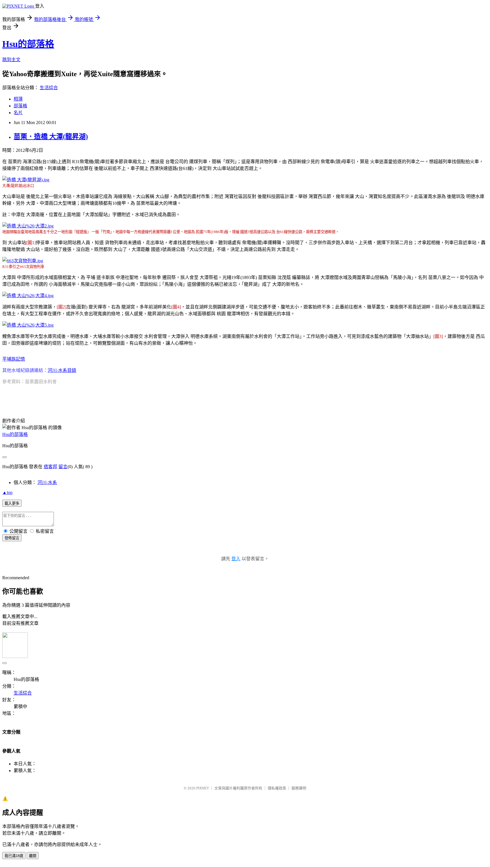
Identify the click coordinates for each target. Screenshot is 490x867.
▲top (7, 492)
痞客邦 (50, 466)
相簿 (18, 99)
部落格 (20, 105)
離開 (32, 856)
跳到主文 (11, 59)
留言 (62, 466)
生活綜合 (49, 87)
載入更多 (12, 503)
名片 (18, 112)
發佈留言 (12, 538)
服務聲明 (299, 788)
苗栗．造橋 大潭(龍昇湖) (51, 136)
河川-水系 (47, 482)
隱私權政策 (277, 788)
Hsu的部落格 (28, 44)
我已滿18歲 (14, 856)
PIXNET (202, 788)
